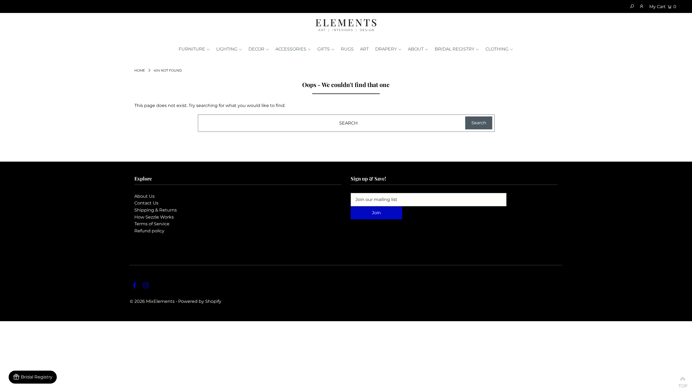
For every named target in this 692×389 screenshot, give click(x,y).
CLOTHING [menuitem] (496, 49)
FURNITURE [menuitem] (192, 49)
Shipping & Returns (155, 210)
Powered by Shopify (199, 301)
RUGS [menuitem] (347, 49)
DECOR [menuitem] (256, 49)
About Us (144, 196)
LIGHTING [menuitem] (226, 49)
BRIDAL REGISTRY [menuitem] (454, 49)
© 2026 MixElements (152, 301)
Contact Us (146, 203)
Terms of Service (151, 223)
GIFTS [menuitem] (323, 49)
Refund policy (149, 230)
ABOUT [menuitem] (416, 49)
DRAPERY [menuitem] (386, 49)
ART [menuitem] (364, 49)
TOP (682, 383)
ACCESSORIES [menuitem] (290, 49)
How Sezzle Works (154, 217)
